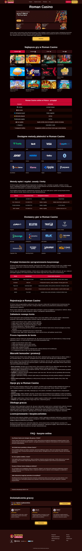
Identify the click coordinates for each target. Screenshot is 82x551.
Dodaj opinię (65, 503)
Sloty (64, 51)
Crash (48, 51)
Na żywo (32, 51)
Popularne (16, 51)
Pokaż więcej (41, 522)
